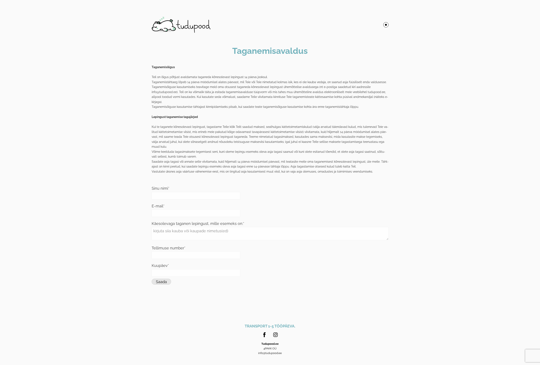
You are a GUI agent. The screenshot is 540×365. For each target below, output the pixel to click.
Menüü (386, 24)
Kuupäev (160, 265)
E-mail (157, 206)
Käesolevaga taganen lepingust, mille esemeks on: (197, 223)
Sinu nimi (160, 188)
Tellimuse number (168, 248)
